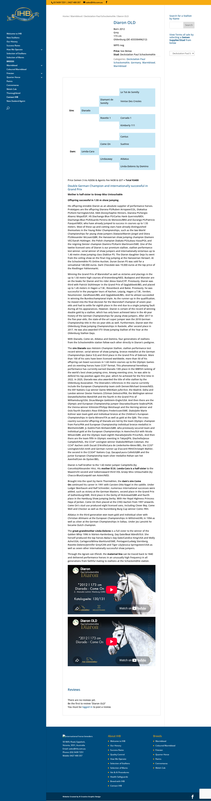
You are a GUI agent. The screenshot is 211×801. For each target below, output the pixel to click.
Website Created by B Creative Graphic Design (82, 796)
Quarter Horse (13, 77)
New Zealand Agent (16, 101)
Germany (136, 62)
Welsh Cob (11, 89)
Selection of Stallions (16, 53)
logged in (87, 706)
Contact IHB (116, 785)
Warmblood (12, 65)
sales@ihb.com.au (77, 748)
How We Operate (15, 49)
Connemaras (13, 85)
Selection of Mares (15, 57)
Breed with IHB (117, 781)
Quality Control (117, 754)
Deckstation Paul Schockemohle (99, 16)
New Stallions (13, 38)
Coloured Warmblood (16, 69)
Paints (10, 81)
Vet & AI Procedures (119, 772)
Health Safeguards (119, 776)
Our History (12, 41)
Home (66, 16)
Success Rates (13, 45)
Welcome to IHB (14, 34)
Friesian (10, 73)
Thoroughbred (13, 93)
